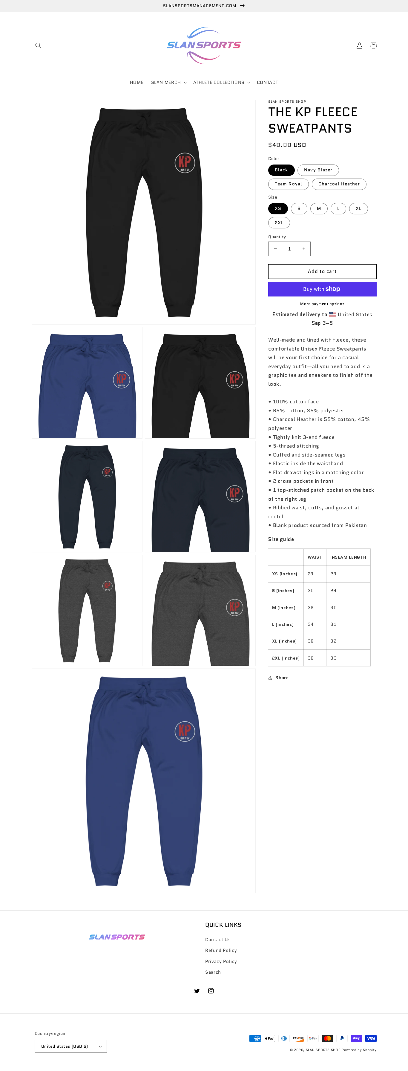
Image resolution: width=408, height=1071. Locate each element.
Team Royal (288, 184)
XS (278, 208)
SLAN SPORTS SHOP (323, 1050)
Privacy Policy (221, 961)
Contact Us (218, 939)
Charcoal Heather (339, 184)
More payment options (322, 304)
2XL (279, 222)
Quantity (277, 236)
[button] (38, 45)
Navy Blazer (318, 170)
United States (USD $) (64, 1046)
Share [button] (282, 677)
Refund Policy (221, 950)
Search (213, 972)
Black (281, 170)
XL (358, 208)
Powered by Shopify (359, 1050)
